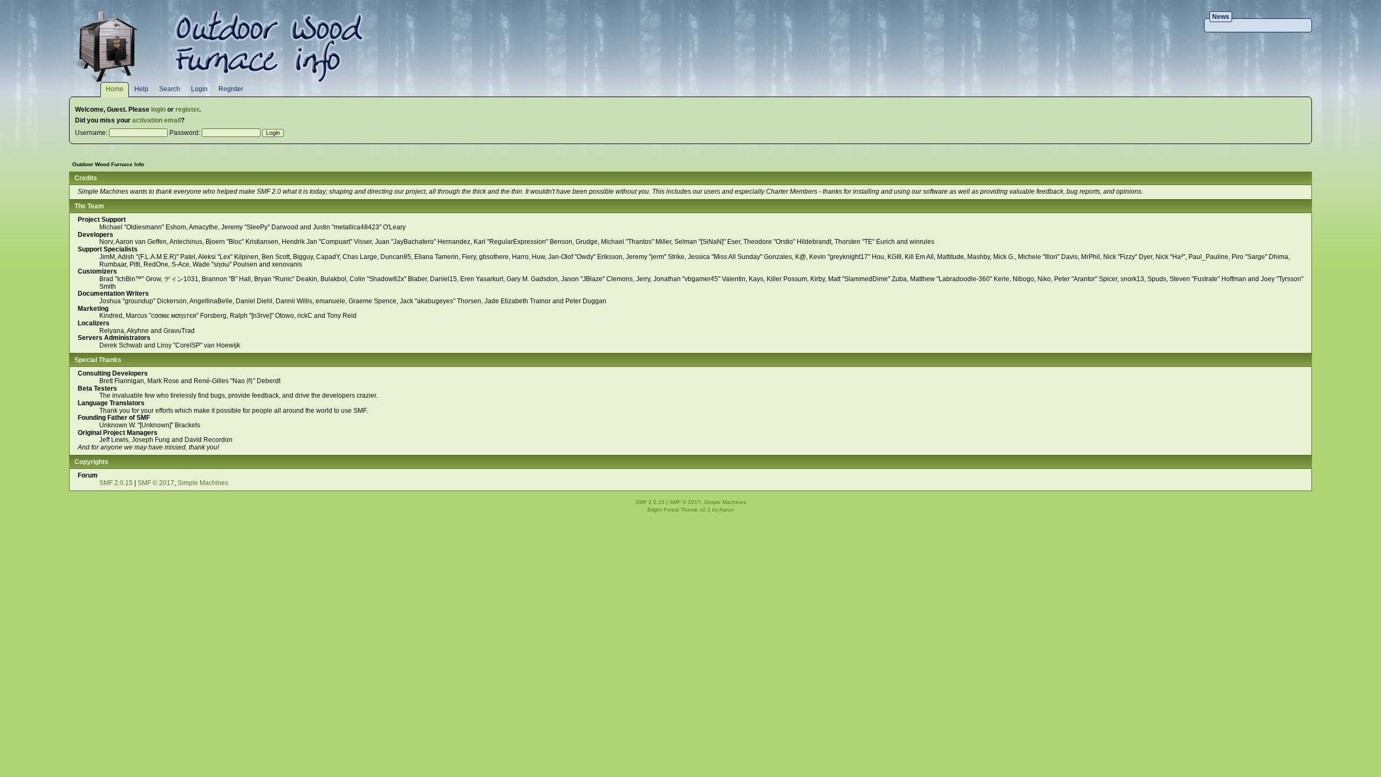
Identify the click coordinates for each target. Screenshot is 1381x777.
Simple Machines (202, 483)
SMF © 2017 (156, 483)
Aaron (726, 510)
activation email (156, 120)
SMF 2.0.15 (116, 483)
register (187, 109)
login (158, 109)
